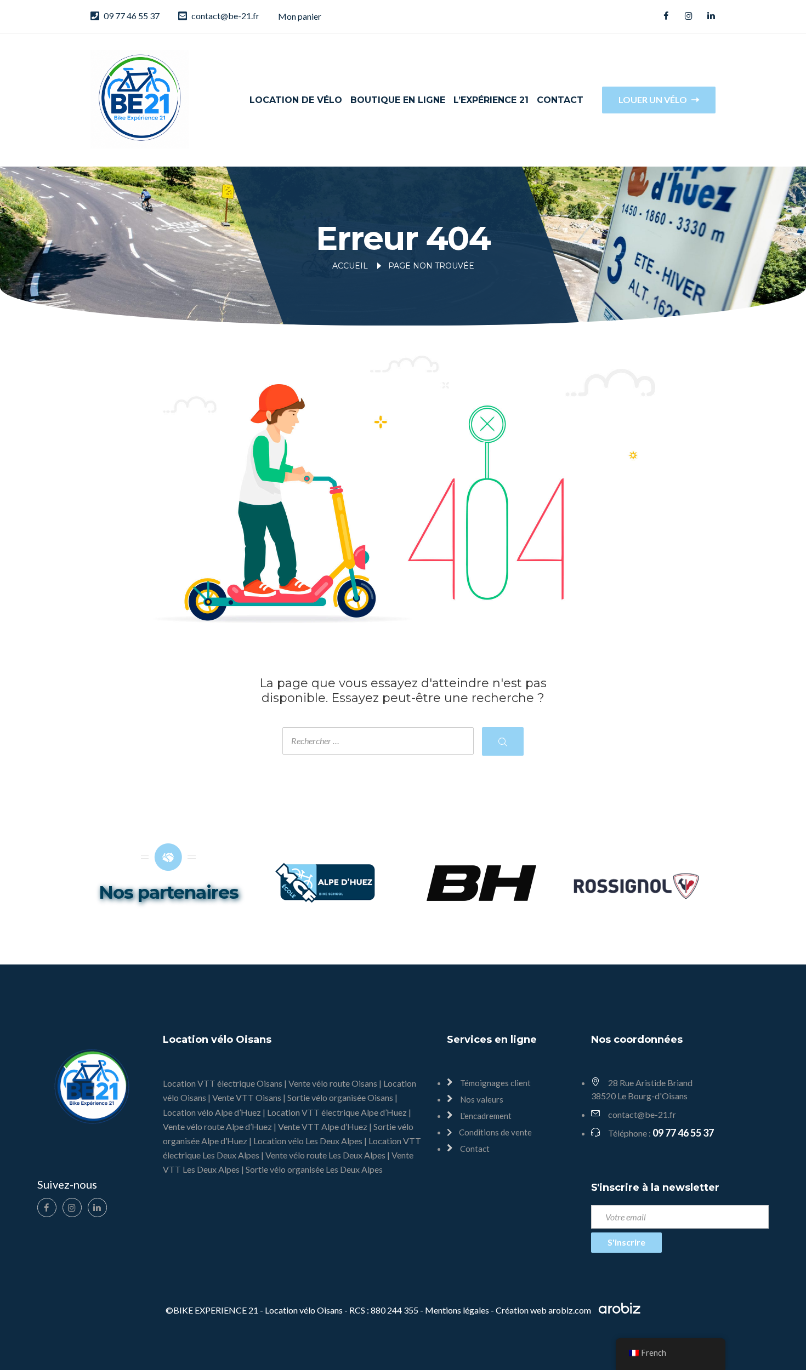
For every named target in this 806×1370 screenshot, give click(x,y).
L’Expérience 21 (491, 100)
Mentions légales (457, 1310)
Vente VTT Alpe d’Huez (322, 1126)
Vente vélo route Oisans (332, 1083)
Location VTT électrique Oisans (222, 1083)
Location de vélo (295, 100)
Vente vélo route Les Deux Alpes (325, 1155)
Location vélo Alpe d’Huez (212, 1112)
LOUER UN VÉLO (653, 99)
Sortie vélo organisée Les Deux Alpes (314, 1169)
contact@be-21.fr (225, 15)
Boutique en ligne (397, 100)
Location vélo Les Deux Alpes (307, 1140)
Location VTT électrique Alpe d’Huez (337, 1112)
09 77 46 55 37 (132, 15)
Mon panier (299, 16)
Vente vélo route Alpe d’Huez (217, 1126)
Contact (560, 100)
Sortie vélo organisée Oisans (340, 1097)
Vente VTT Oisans (246, 1097)
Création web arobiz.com (544, 1310)
